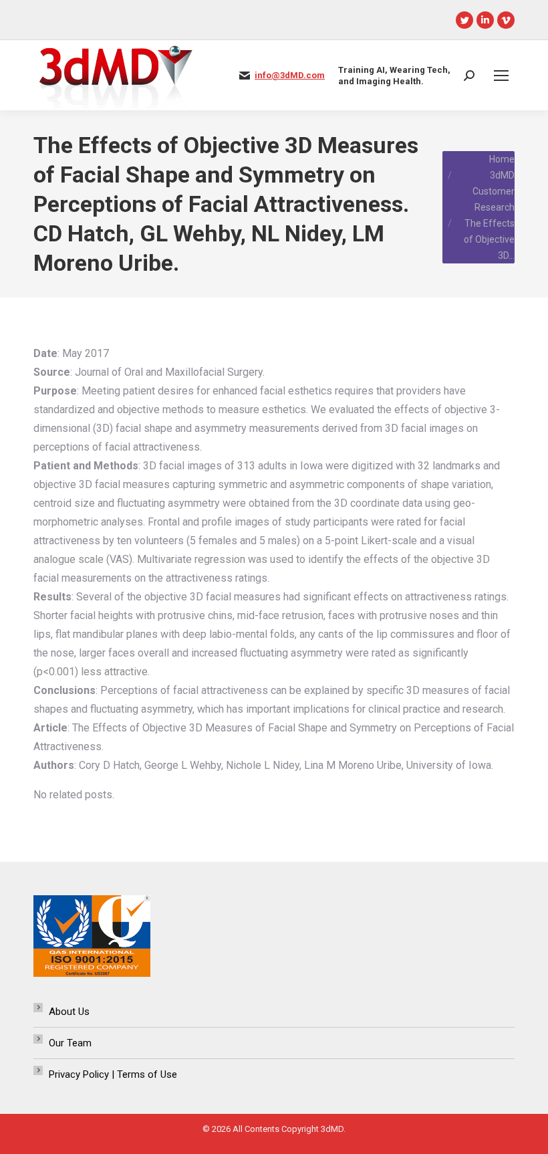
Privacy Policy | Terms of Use (113, 1074)
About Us (69, 1012)
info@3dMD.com (290, 75)
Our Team (70, 1043)
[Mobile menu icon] (501, 75)
